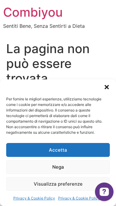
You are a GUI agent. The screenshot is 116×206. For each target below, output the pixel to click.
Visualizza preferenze (58, 184)
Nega (58, 167)
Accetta (58, 150)
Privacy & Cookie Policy (34, 198)
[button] (107, 87)
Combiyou (33, 12)
